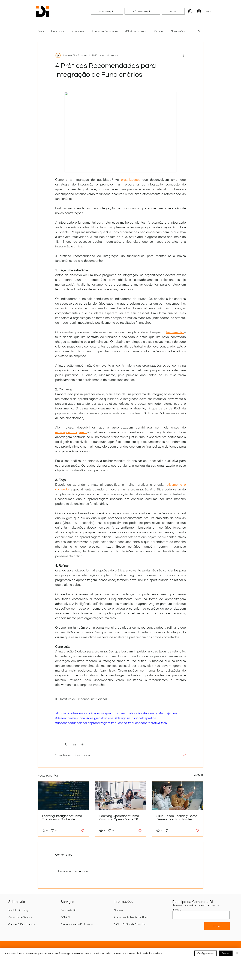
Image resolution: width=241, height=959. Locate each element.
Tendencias (57, 31)
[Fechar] (237, 953)
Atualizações (178, 31)
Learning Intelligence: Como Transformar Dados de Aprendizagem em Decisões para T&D (62, 817)
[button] (199, 31)
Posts (41, 31)
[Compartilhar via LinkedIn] (74, 744)
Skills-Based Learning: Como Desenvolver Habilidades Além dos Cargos (176, 817)
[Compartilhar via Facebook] (57, 744)
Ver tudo (198, 774)
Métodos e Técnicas (136, 31)
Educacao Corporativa (105, 31)
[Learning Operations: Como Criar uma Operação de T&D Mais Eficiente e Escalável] (120, 795)
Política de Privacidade (149, 953)
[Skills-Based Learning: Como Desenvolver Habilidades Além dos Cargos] (177, 795)
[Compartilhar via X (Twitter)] (65, 744)
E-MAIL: (177, 909)
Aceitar (226, 953)
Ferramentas (78, 31)
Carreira (159, 31)
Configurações (205, 953)
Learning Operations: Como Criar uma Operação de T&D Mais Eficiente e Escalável (119, 817)
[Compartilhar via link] (83, 744)
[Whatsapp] (190, 11)
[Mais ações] (184, 55)
